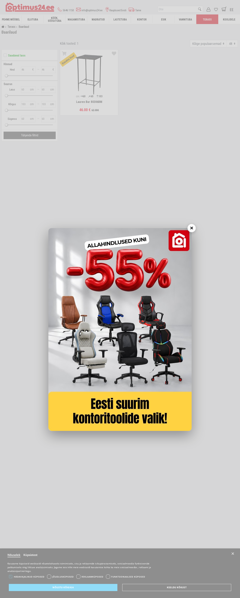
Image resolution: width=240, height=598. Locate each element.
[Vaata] (120, 329)
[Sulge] (192, 228)
